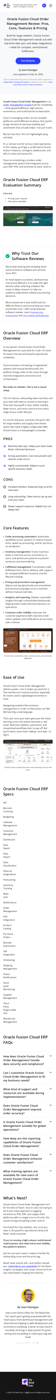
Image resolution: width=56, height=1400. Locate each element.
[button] (28, 1060)
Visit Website (30, 61)
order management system (17, 105)
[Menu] (50, 6)
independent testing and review (15, 82)
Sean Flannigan (29, 70)
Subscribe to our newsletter (22, 1266)
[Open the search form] (44, 6)
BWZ (27, 1392)
